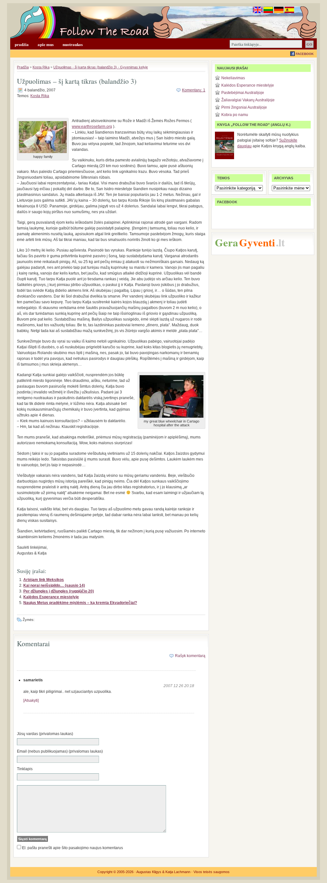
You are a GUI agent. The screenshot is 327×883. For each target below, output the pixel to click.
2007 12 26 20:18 (179, 686)
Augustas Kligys (148, 872)
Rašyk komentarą (190, 656)
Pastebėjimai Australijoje (242, 92)
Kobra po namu (234, 114)
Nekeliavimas (233, 78)
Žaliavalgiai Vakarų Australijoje (248, 100)
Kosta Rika (41, 67)
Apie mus (46, 44)
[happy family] (42, 153)
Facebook (305, 54)
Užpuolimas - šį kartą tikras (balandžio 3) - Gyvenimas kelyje (100, 67)
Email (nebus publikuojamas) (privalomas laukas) (60, 751)
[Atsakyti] (31, 700)
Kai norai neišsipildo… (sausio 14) (54, 585)
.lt (280, 242)
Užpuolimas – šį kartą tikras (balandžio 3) (76, 81)
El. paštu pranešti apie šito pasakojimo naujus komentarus (72, 848)
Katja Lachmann (177, 872)
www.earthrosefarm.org (92, 126)
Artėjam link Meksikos (43, 579)
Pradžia (22, 44)
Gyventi (257, 242)
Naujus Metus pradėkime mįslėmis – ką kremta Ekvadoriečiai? (80, 602)
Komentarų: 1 (193, 90)
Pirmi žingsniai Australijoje (244, 107)
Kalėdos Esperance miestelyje (51, 597)
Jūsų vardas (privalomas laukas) (45, 734)
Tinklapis (25, 769)
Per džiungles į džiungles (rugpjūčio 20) (58, 591)
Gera (226, 242)
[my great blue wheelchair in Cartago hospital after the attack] (171, 418)
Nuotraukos (73, 44)
